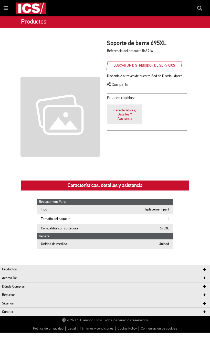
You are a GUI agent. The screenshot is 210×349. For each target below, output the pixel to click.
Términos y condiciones (96, 328)
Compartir (120, 85)
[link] (124, 114)
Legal (72, 328)
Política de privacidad (48, 328)
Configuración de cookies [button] (159, 328)
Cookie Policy (127, 328)
